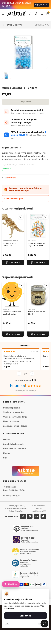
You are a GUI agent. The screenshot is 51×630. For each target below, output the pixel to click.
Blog (5, 458)
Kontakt (6, 453)
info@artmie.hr (12, 496)
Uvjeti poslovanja (11, 421)
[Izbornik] (3, 14)
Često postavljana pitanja (15, 417)
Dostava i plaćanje (11, 408)
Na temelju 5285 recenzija (25, 391)
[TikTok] (43, 516)
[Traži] (30, 14)
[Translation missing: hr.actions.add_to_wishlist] (20, 216)
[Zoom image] (24, 55)
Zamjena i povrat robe (13, 412)
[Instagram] (30, 516)
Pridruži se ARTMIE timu (14, 449)
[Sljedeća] (32, 373)
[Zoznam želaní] (42, 13)
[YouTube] (36, 516)
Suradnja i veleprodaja (13, 444)
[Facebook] (23, 516)
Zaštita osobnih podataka (15, 426)
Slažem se (25, 615)
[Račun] (36, 14)
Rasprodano (25, 101)
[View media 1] (6, 75)
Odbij (7, 623)
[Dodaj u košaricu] (13, 262)
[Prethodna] (19, 373)
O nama (6, 439)
